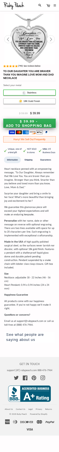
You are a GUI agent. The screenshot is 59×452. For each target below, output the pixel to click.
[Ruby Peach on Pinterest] (33, 379)
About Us (9, 409)
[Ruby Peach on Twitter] (16, 379)
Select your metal (12, 85)
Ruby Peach (22, 414)
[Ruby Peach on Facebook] (25, 379)
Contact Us (20, 409)
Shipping (28, 160)
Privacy (39, 409)
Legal (30, 409)
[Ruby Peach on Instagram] (42, 379)
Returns (48, 409)
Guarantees (45, 160)
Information (12, 160)
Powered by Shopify (38, 414)
